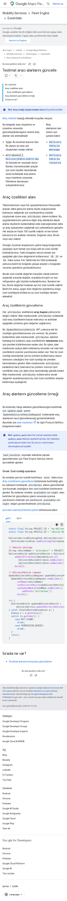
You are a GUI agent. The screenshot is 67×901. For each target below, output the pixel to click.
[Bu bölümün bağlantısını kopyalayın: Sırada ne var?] (29, 654)
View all (6, 828)
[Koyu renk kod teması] (56, 524)
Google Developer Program (15, 721)
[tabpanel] (33, 582)
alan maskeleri (25, 422)
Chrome (6, 798)
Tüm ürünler (8, 873)
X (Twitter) (7, 775)
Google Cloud (8, 818)
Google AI (7, 868)
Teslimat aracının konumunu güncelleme (30, 661)
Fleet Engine (40, 13)
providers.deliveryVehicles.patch (20, 510)
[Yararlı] (29, 64)
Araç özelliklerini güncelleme (18, 481)
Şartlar (5, 886)
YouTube (6, 780)
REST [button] (19, 518)
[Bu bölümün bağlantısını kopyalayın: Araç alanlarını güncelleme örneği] (5, 399)
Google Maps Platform (36, 50)
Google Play (8, 823)
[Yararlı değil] (34, 64)
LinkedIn (6, 770)
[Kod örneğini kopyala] (61, 524)
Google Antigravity (11, 813)
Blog (4, 755)
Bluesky (6, 760)
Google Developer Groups (14, 726)
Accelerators (8, 736)
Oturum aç (58, 3)
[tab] (8, 518)
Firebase (6, 803)
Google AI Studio (10, 808)
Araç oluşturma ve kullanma (19, 58)
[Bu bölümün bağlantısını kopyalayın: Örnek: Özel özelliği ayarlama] (39, 471)
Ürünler (19, 50)
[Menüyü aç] (5, 3)
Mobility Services (14, 13)
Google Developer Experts (15, 731)
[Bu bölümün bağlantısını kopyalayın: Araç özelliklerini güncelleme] (46, 306)
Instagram (7, 765)
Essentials (14, 18)
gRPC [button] (8, 518)
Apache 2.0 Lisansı (42, 691)
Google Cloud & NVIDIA (13, 741)
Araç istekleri (9, 118)
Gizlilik (15, 886)
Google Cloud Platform (13, 863)
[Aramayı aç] (48, 4)
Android (6, 793)
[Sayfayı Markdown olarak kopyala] (16, 75)
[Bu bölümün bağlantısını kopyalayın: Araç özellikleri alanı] (39, 197)
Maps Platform (36, 4)
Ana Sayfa (7, 50)
